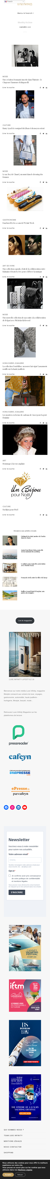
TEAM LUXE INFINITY (13, 1135)
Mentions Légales (25, 1170)
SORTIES (40, 486)
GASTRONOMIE (34, 199)
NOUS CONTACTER (13, 1147)
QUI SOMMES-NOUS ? (14, 1130)
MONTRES (39, 394)
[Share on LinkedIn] (46, 87)
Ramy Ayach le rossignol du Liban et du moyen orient (23, 128)
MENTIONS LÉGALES (13, 1141)
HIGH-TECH (25, 248)
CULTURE (34, 104)
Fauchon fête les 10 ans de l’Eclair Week (18, 223)
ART (28, 440)
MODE (35, 56)
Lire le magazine (25, 620)
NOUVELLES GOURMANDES (25, 202)
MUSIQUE (25, 107)
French (9, 1)
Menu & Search (25, 13)
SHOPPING (8, 1153)
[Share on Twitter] (43, 87)
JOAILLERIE (39, 345)
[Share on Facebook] (40, 87)
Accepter (8, 1175)
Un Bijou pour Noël (10, 509)
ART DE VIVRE (34, 245)
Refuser (20, 1175)
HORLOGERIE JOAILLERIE (18, 345)
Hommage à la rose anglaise (14, 464)
